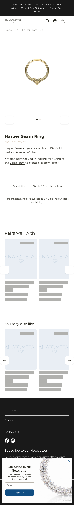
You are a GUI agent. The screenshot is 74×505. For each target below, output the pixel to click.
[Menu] (70, 21)
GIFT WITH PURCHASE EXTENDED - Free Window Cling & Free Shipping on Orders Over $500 (37, 8)
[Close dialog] (69, 461)
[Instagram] (13, 441)
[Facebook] (7, 441)
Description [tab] (19, 186)
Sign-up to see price (16, 141)
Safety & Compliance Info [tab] (47, 186)
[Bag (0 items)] (62, 21)
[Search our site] (47, 21)
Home (8, 30)
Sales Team (17, 162)
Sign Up (20, 492)
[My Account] (55, 21)
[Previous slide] (9, 120)
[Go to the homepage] (13, 21)
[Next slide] (64, 120)
